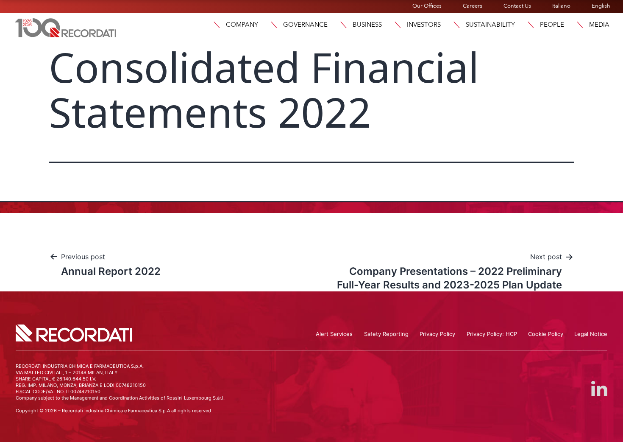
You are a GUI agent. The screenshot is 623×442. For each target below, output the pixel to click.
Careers (472, 6)
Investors (424, 24)
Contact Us (517, 6)
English (601, 6)
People (552, 24)
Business (367, 24)
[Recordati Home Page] (66, 26)
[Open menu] (216, 25)
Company (242, 24)
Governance (305, 24)
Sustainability (490, 24)
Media (599, 24)
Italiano (561, 6)
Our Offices (427, 6)
